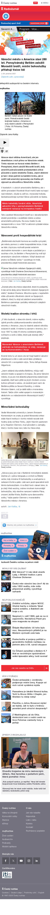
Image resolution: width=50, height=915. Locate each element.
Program (24, 29)
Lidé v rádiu (31, 820)
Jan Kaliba (17, 281)
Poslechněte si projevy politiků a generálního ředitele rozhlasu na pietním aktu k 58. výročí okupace (29, 642)
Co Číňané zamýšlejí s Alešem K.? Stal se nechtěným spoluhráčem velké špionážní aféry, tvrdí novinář (29, 653)
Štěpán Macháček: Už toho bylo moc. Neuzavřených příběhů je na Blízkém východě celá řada (29, 630)
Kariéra (29, 823)
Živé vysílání (9, 551)
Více (35, 29)
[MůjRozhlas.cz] (5, 89)
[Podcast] (2, 151)
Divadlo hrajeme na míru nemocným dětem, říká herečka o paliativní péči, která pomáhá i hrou (23, 774)
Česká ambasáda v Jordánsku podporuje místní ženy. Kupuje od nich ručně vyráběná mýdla (29, 682)
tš (19, 506)
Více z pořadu (10, 676)
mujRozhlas (6, 533)
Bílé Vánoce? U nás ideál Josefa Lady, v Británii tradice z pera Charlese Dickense (28, 575)
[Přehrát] (4, 142)
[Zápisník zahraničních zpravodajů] (25, 43)
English (41, 893)
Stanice (5, 820)
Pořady (21, 545)
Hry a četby (8, 540)
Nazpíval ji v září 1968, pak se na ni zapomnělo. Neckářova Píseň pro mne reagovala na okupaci (30, 619)
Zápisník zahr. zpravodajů (12, 77)
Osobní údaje (16, 893)
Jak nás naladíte (33, 813)
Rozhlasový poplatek (35, 831)
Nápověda (30, 816)
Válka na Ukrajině (9, 813)
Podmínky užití (30, 893)
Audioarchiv (7, 839)
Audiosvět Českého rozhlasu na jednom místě (19, 562)
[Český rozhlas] (9, 3)
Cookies (5, 893)
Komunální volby (9, 816)
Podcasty (6, 843)
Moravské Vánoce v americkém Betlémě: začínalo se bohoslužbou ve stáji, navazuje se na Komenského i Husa (24, 347)
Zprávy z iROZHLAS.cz (14, 735)
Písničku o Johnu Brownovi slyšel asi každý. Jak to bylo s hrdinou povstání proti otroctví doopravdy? (29, 706)
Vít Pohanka (16, 126)
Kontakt (29, 827)
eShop (5, 823)
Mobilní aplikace (9, 846)
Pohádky (7, 545)
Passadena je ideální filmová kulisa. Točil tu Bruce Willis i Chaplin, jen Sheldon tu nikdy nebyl (30, 694)
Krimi (22, 540)
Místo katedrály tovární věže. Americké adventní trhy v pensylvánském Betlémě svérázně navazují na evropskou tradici (22, 206)
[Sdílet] (6, 151)
